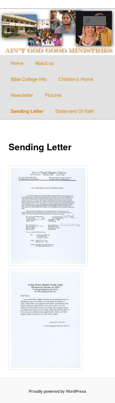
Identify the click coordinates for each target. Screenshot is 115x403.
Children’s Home (75, 78)
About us (44, 62)
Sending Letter (27, 111)
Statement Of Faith (74, 110)
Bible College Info (29, 78)
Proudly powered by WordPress (57, 391)
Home (17, 62)
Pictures (53, 94)
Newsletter (22, 94)
